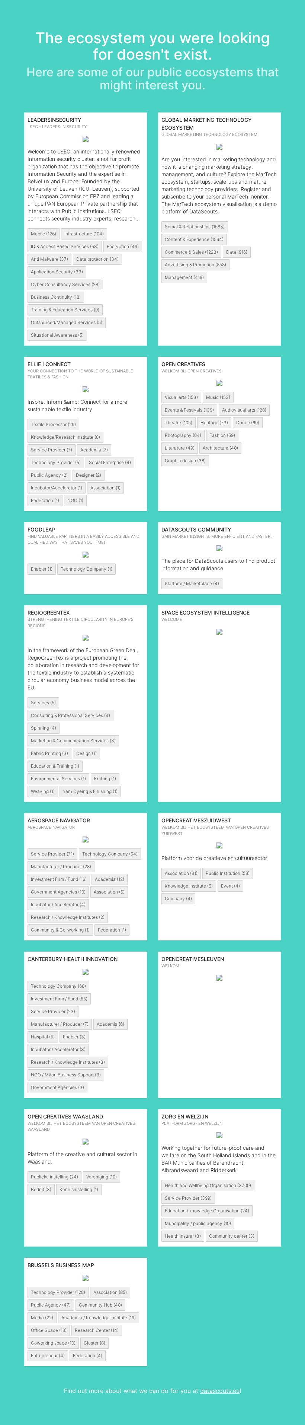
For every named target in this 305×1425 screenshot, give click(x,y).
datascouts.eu (220, 1390)
